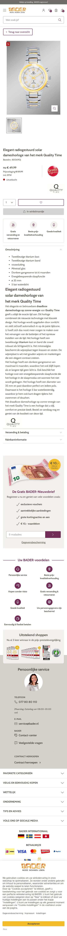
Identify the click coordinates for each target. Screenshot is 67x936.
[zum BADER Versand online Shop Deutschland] (21, 836)
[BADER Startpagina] (17, 10)
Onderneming (12, 801)
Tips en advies (12, 811)
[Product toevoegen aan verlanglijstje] (41, 202)
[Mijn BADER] (43, 10)
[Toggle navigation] (4, 10)
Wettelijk (9, 792)
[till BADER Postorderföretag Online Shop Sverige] (29, 836)
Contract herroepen (26, 762)
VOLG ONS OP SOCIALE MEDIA (20, 820)
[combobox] (33, 20)
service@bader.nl (29, 723)
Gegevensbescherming (33, 542)
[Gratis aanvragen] (53, 534)
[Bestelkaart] (56, 10)
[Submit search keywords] (60, 20)
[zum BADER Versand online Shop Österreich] (37, 836)
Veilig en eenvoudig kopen (20, 782)
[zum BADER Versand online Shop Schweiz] (46, 836)
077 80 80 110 (28, 702)
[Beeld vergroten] (54, 108)
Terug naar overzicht (19, 31)
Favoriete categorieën (17, 773)
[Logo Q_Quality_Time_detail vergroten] (56, 188)
